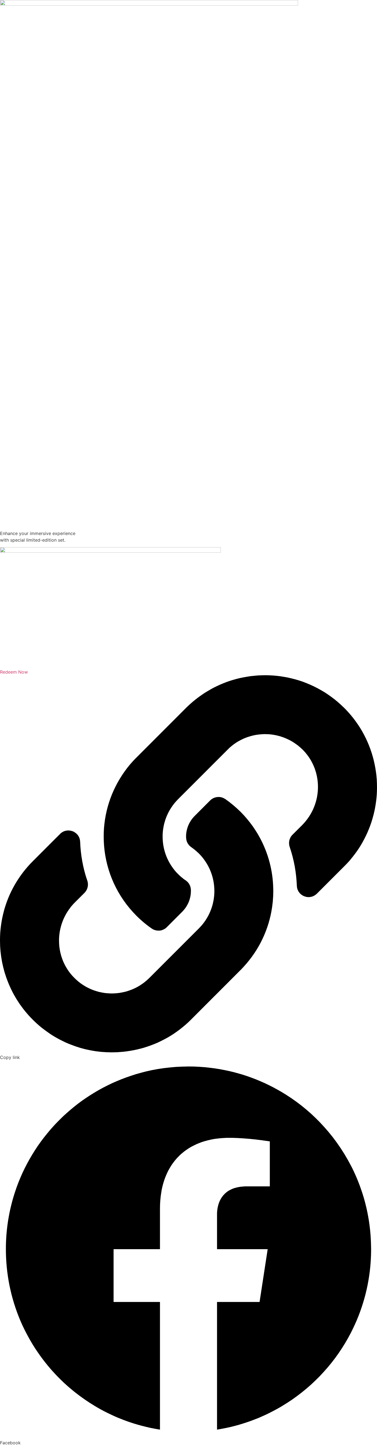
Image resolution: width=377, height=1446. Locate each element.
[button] (188, 1253)
